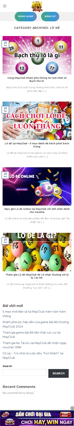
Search (7, 366)
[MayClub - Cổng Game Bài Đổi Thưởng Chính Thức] (37, 6)
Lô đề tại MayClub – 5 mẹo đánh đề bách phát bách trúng (37, 145)
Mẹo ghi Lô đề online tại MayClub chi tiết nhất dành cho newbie (37, 210)
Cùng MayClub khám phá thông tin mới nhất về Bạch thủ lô (37, 79)
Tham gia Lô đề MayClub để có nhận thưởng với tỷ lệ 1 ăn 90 (37, 276)
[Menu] (5, 6)
